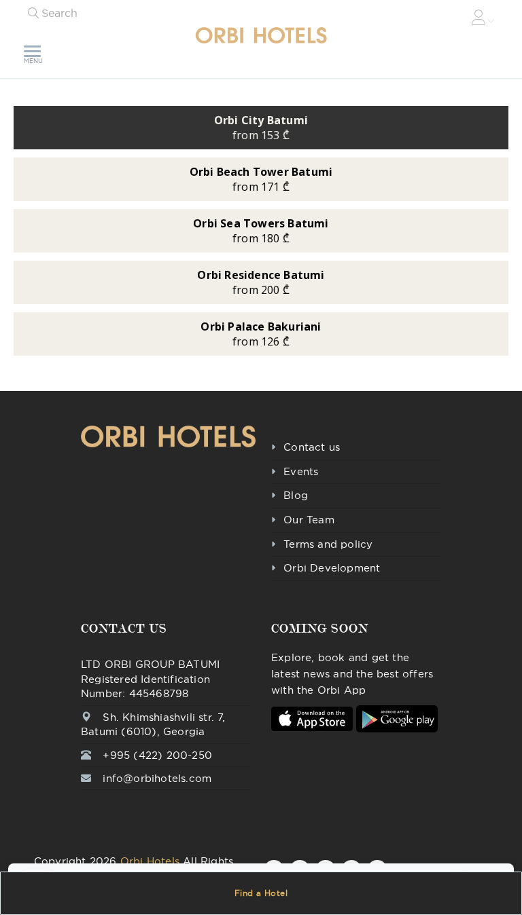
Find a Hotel (261, 893)
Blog (295, 495)
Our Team (308, 519)
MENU (33, 61)
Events (300, 471)
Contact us (311, 447)
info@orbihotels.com (157, 778)
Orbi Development (331, 568)
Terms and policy (327, 544)
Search (59, 13)
